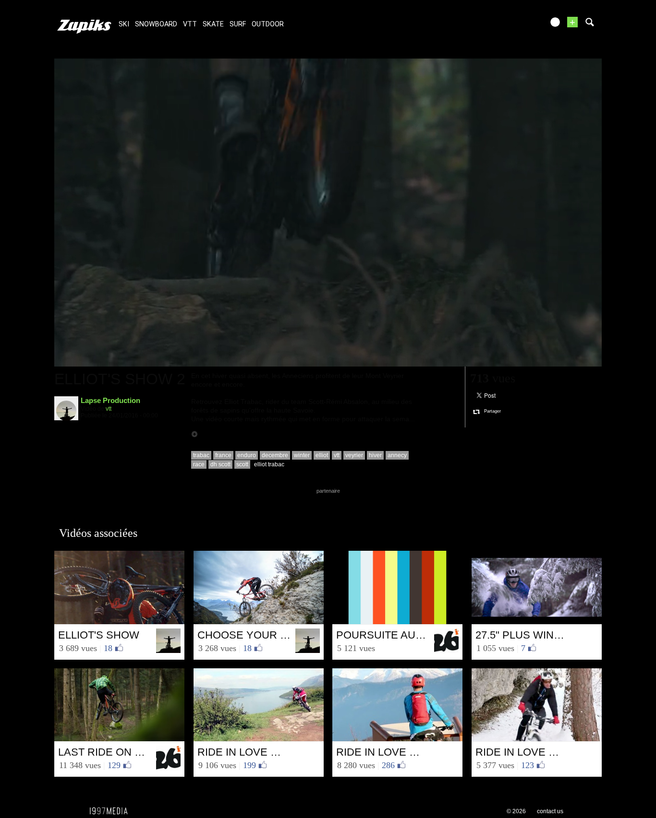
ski (124, 24)
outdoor (268, 24)
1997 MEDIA (111, 811)
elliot (322, 455)
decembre (275, 455)
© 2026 (516, 811)
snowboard (156, 24)
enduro (246, 455)
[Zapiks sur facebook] (516, 25)
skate (213, 24)
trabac (201, 455)
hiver (375, 455)
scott (242, 464)
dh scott (220, 464)
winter (302, 455)
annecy (397, 455)
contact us (550, 811)
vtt (190, 24)
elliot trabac (269, 464)
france (223, 455)
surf (238, 24)
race (199, 464)
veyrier (354, 455)
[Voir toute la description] (194, 434)
